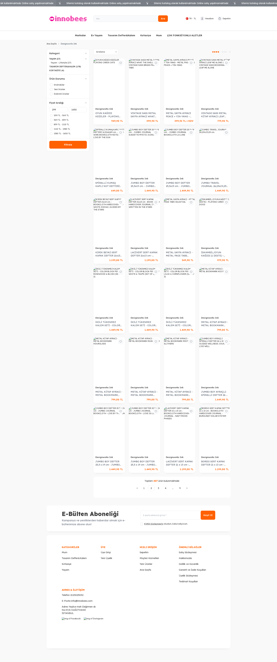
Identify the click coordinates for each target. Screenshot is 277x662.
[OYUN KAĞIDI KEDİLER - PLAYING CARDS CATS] (109, 82)
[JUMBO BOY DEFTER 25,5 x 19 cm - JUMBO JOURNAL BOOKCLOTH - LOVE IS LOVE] (144, 430)
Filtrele (68, 144)
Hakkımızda (185, 558)
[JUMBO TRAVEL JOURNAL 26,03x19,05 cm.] (215, 151)
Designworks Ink (104, 109)
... (173, 488)
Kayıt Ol (207, 515)
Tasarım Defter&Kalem (121, 35)
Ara (163, 18)
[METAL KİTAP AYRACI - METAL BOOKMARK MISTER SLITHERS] (179, 360)
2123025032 (76, 595)
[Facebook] (72, 627)
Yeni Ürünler (146, 564)
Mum (159, 35)
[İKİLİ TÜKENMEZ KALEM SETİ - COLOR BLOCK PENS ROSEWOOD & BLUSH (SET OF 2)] (109, 291)
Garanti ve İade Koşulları (192, 569)
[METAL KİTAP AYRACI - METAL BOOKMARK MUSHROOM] (144, 360)
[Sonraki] (187, 488)
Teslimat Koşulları (188, 581)
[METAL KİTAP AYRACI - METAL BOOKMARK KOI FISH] (215, 291)
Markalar (80, 35)
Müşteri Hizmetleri (149, 558)
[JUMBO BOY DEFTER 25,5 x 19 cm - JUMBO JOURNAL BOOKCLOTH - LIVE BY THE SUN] (109, 430)
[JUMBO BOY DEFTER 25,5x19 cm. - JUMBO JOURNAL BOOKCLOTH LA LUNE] (179, 151)
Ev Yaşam (97, 35)
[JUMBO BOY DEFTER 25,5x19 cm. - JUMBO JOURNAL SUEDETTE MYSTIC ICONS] (144, 151)
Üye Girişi (106, 552)
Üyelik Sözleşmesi (188, 575)
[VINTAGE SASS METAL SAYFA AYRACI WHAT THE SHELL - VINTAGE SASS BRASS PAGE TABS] (144, 82)
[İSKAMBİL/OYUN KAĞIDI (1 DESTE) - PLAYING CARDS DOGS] (215, 221)
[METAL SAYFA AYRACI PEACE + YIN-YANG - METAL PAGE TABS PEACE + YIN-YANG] (179, 82)
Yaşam (65, 569)
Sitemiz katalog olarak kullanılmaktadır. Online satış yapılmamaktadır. (103, 3)
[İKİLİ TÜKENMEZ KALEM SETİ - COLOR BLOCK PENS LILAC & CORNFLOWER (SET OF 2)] (179, 291)
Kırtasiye (145, 35)
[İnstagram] (94, 627)
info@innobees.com (81, 600)
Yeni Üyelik (106, 558)
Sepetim (144, 552)
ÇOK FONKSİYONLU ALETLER (184, 35)
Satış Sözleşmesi (187, 552)
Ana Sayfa (52, 44)
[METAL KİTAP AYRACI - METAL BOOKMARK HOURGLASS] (109, 360)
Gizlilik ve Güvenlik (189, 564)
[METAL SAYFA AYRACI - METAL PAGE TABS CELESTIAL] (179, 221)
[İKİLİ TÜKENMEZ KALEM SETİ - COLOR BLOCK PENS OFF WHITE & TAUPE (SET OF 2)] (144, 291)
